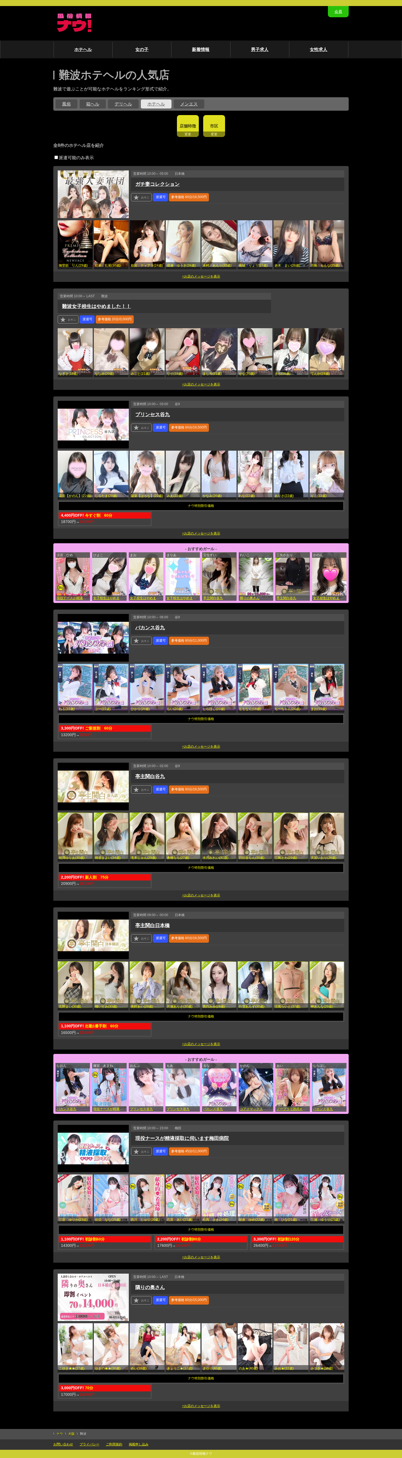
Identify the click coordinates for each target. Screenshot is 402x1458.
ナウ (59, 1434)
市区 (214, 126)
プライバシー (89, 1444)
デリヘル (123, 104)
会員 (338, 11)
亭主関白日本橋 (152, 925)
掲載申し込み (138, 1444)
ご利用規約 (114, 1444)
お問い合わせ (63, 1444)
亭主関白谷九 (213, 598)
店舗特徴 (188, 126)
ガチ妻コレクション (157, 184)
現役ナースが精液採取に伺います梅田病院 (73, 598)
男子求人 (260, 49)
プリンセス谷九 (152, 414)
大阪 (71, 1434)
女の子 (141, 49)
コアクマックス (251, 1109)
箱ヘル (92, 104)
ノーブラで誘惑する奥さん (293, 1109)
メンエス (189, 104)
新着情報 (200, 49)
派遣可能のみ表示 (76, 157)
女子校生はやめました (109, 598)
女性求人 (318, 49)
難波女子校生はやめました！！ (96, 306)
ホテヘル (83, 49)
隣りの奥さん (250, 598)
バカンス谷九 (150, 627)
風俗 (66, 104)
